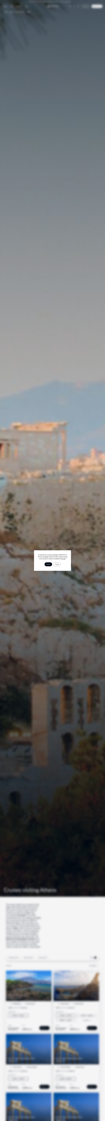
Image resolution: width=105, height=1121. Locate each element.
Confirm (48, 564)
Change (57, 564)
